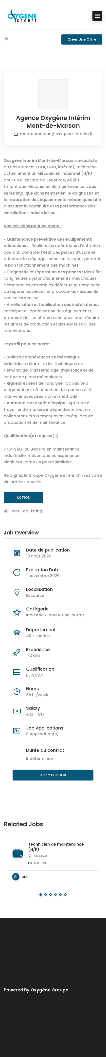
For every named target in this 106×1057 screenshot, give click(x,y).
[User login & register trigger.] (6, 39)
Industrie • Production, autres (55, 615)
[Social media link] (53, 1040)
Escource (35, 595)
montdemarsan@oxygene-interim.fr (56, 134)
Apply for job (53, 775)
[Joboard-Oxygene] (22, 15)
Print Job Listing (26, 511)
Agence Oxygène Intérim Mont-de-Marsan (53, 122)
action (23, 497)
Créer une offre (82, 39)
